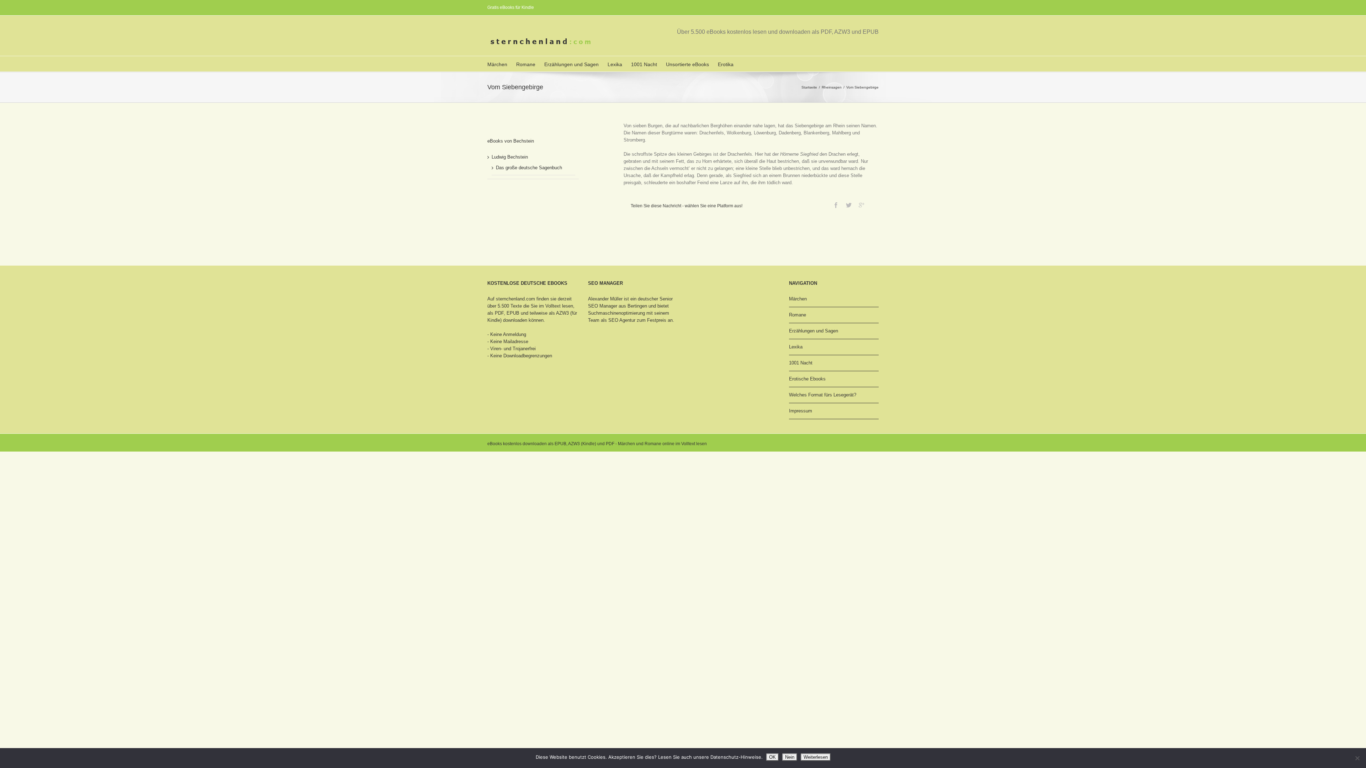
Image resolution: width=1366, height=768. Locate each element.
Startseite (809, 87)
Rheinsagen (832, 87)
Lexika (615, 64)
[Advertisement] (522, 211)
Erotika (726, 64)
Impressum (800, 411)
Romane (525, 64)
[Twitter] (849, 205)
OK (772, 757)
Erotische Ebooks (807, 379)
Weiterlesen (816, 757)
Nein (789, 757)
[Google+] (861, 205)
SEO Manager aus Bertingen (617, 306)
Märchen (497, 64)
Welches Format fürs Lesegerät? (822, 395)
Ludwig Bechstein (510, 157)
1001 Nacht (644, 64)
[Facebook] (836, 205)
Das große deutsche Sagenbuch (529, 167)
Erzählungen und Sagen (571, 64)
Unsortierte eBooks (687, 64)
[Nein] (1357, 758)
